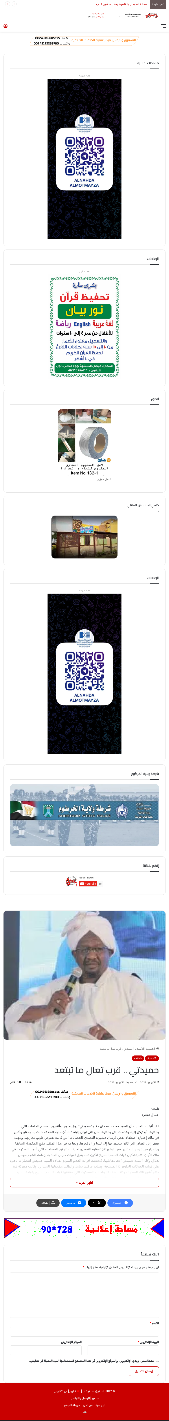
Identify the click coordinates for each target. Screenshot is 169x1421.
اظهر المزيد (85, 1183)
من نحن (88, 1405)
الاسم (154, 1323)
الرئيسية (151, 1048)
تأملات (138, 1058)
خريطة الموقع (72, 1405)
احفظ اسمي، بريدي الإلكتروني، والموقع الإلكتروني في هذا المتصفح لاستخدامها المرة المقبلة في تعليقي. (92, 1360)
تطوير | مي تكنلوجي (64, 1391)
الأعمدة (139, 1048)
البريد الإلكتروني (148, 1342)
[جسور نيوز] (122, 15)
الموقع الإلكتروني (71, 1342)
